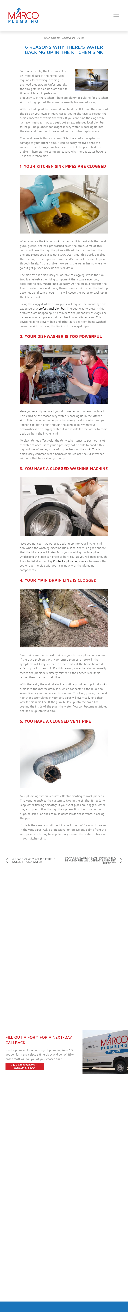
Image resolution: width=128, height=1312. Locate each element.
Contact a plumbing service (70, 561)
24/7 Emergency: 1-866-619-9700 (25, 1066)
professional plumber (51, 308)
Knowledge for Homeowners (59, 37)
